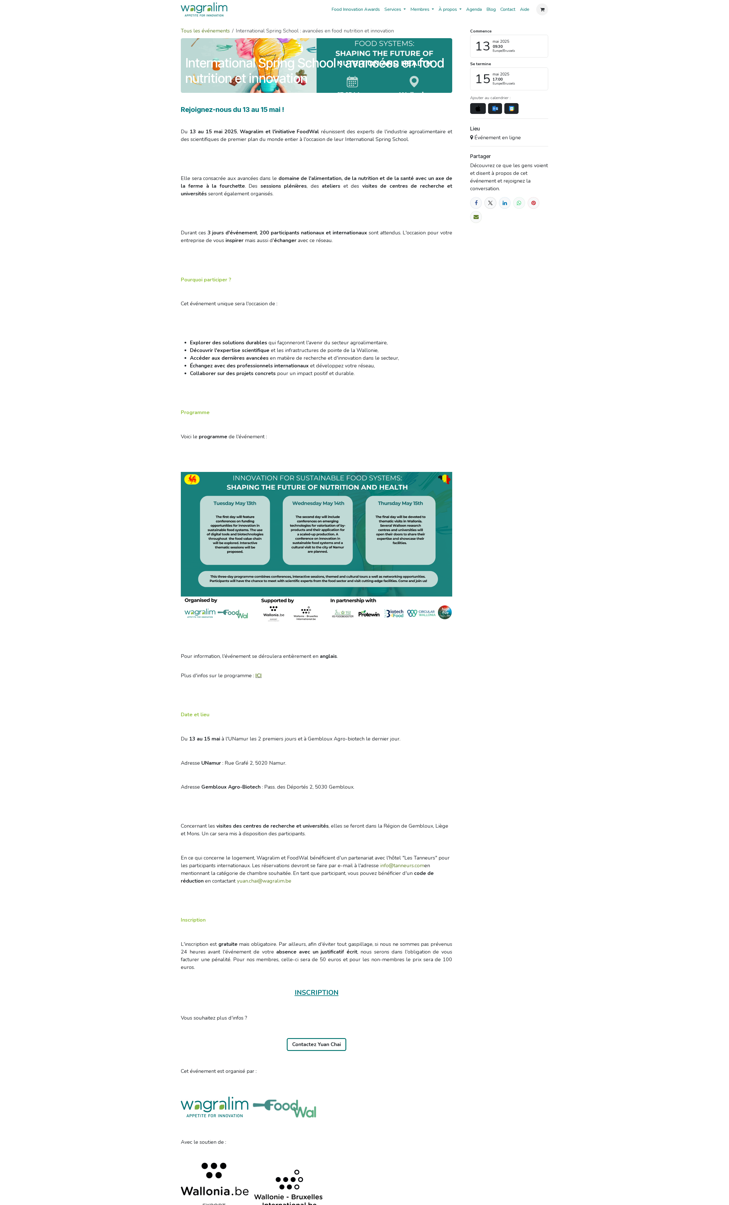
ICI (258, 675)
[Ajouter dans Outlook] (495, 108)
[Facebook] (476, 203)
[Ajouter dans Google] (511, 108)
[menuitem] (355, 9)
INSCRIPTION (317, 992)
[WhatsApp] (519, 203)
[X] (490, 203)
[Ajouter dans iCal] (478, 108)
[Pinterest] (533, 203)
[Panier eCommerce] (542, 9)
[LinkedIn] (505, 203)
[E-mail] (476, 217)
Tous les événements (205, 30)
